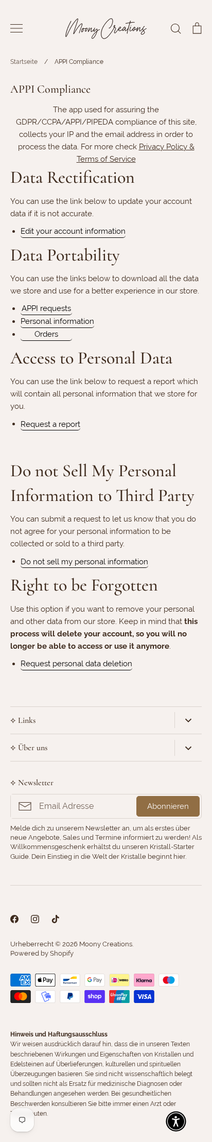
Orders (46, 334)
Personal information (57, 321)
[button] (176, 1121)
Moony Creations (105, 944)
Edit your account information (73, 231)
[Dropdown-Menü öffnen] (188, 720)
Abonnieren (168, 806)
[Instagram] (35, 919)
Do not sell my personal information (84, 561)
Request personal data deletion (76, 663)
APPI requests (46, 308)
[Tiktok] (55, 919)
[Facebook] (14, 919)
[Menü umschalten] (16, 28)
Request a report (50, 424)
